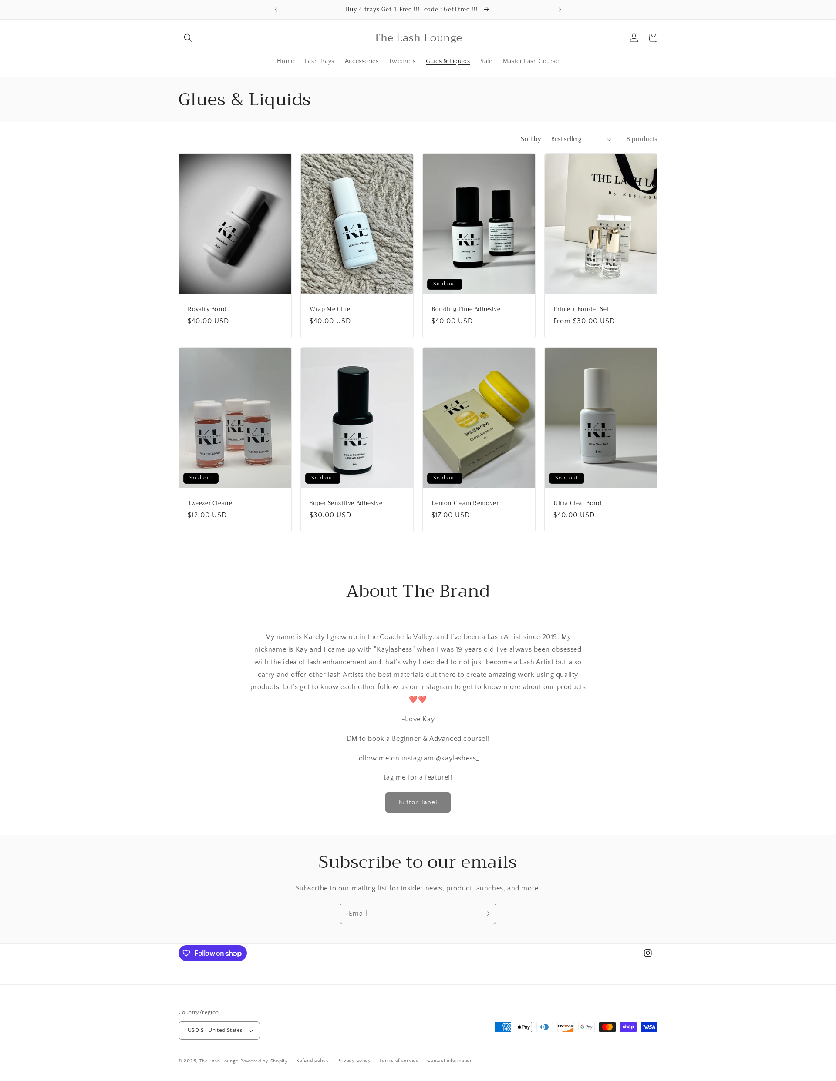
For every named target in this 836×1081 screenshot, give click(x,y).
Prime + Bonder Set (581, 309)
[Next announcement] (560, 9)
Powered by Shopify (264, 1061)
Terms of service (398, 1060)
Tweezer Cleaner (211, 503)
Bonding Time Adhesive (466, 309)
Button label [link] (418, 802)
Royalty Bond (207, 309)
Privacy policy (354, 1060)
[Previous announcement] (276, 9)
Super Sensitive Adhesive (346, 503)
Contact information (449, 1060)
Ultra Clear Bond (577, 503)
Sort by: (531, 139)
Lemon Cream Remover (465, 503)
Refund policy (312, 1060)
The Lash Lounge (219, 1061)
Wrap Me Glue (330, 309)
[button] (188, 37)
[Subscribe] (486, 914)
